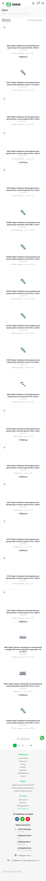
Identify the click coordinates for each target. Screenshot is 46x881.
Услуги (23, 781)
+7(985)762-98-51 (24, 842)
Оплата (23, 767)
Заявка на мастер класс (23, 791)
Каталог (23, 796)
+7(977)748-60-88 (24, 829)
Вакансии (23, 761)
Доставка (23, 770)
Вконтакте (17, 819)
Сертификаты (23, 773)
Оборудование (23, 806)
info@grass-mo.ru (24, 855)
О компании (23, 758)
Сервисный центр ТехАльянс (23, 785)
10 (31, 745)
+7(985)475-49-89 (24, 836)
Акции (23, 776)
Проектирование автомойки (23, 788)
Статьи (23, 764)
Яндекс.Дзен (28, 819)
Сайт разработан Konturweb (32, 872)
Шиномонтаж (23, 809)
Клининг (23, 803)
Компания (23, 754)
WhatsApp (22, 819)
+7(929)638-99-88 (24, 848)
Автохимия (23, 800)
